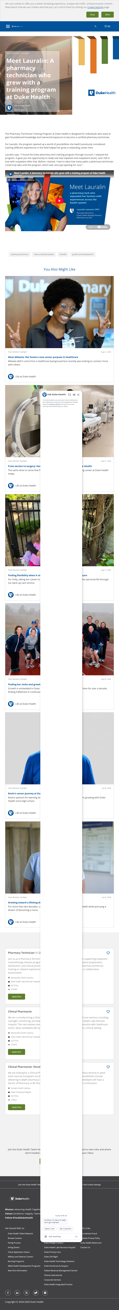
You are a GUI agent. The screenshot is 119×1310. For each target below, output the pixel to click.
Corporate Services (52, 1280)
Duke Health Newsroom (91, 1243)
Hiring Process (14, 1243)
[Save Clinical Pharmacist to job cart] (108, 1012)
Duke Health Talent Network (20, 1233)
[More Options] (45, 1236)
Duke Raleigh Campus (53, 1243)
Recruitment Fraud (88, 1233)
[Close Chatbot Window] (78, 394)
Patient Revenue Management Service (60, 1270)
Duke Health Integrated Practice (58, 1284)
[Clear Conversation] (69, 394)
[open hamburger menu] (8, 26)
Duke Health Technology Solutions (59, 1261)
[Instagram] (45, 1293)
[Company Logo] (17, 26)
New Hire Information (17, 1270)
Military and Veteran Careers (20, 1256)
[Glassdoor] (36, 1293)
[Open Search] (95, 26)
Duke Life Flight (51, 1256)
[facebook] (8, 1293)
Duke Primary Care (52, 1252)
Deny (92, 14)
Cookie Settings (95, 7)
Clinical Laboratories (53, 1275)
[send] (76, 1236)
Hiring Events (14, 1247)
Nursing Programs (16, 1261)
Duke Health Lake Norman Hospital (59, 1247)
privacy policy (55, 404)
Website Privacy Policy (90, 1238)
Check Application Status (19, 1252)
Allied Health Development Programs (24, 1266)
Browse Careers (15, 1238)
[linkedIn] (17, 1293)
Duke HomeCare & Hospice (56, 1266)
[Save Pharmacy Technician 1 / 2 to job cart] (108, 953)
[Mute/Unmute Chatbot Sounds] (74, 394)
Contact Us (85, 1247)
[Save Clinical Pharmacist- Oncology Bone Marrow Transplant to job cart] (108, 1067)
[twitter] (26, 1293)
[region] (61, 815)
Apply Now (16, 996)
